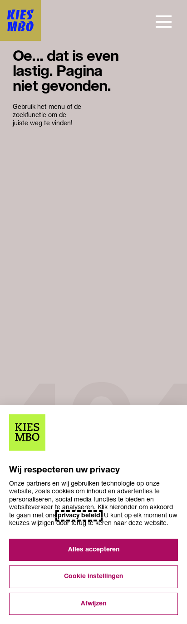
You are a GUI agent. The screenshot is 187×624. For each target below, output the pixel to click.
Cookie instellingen (93, 576)
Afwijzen (93, 603)
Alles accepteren (93, 549)
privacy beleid (79, 515)
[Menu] (163, 21)
